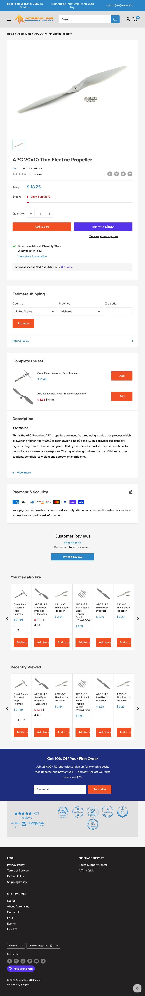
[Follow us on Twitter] (16, 961)
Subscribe (99, 789)
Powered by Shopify (18, 984)
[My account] (128, 19)
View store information (32, 256)
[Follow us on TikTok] (43, 961)
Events (11, 923)
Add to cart (42, 226)
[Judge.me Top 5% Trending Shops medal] (92, 824)
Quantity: (19, 213)
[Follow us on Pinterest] (29, 961)
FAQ (10, 918)
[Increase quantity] (49, 213)
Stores (11, 900)
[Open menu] (9, 19)
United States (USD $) (40, 945)
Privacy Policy (16, 865)
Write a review (72, 557)
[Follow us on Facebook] (9, 961)
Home (10, 33)
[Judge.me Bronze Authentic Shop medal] (107, 812)
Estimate (23, 323)
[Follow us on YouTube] (36, 961)
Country (18, 303)
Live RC (12, 929)
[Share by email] (129, 173)
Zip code (110, 303)
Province (64, 303)
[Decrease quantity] (30, 213)
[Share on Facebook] (109, 173)
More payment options (103, 236)
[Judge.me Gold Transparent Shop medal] (78, 812)
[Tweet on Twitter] (123, 173)
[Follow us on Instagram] (23, 961)
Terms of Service (18, 870)
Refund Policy (20, 341)
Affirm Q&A (86, 870)
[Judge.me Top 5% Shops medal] (122, 812)
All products (24, 33)
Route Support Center (93, 865)
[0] (135, 19)
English (13, 945)
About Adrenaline (18, 906)
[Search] (115, 19)
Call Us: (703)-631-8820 (119, 5)
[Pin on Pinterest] (116, 173)
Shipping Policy (17, 882)
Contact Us (14, 912)
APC (15, 168)
